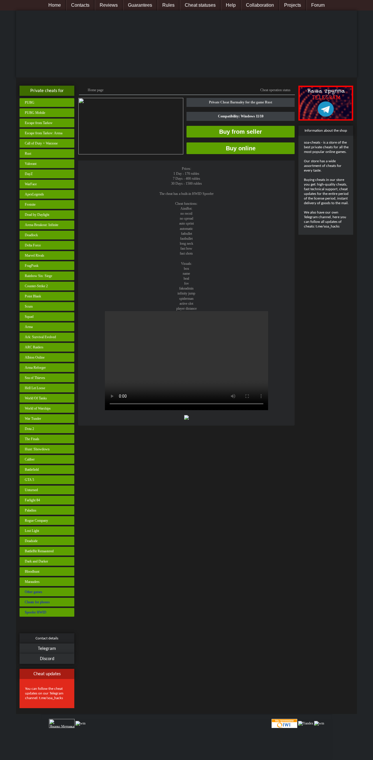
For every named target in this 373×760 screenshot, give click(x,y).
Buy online (241, 148)
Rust (28, 153)
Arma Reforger (35, 368)
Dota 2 (29, 429)
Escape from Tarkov (38, 123)
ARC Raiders (34, 347)
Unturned (31, 490)
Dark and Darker (36, 561)
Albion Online (35, 357)
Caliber (30, 459)
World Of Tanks (36, 398)
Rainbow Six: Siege (38, 276)
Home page (95, 90)
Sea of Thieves (35, 378)
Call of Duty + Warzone (41, 143)
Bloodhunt (32, 571)
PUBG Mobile (35, 113)
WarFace (31, 184)
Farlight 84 (32, 500)
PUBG (29, 102)
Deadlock (31, 235)
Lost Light (32, 531)
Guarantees (140, 5)
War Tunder (33, 419)
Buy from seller (240, 131)
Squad (29, 317)
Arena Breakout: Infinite (41, 225)
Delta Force (33, 245)
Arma (29, 327)
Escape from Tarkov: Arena (43, 133)
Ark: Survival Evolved (40, 337)
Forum (318, 5)
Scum (29, 306)
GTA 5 (29, 480)
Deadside (31, 541)
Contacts (80, 5)
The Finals (32, 439)
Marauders (32, 582)
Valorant (30, 164)
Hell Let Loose (35, 388)
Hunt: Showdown (37, 449)
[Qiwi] (284, 723)
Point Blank (33, 296)
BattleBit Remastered (39, 551)
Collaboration (260, 5)
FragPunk (31, 266)
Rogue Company (36, 521)
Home (54, 5)
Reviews (109, 5)
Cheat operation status (275, 90)
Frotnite (30, 204)
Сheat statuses (200, 5)
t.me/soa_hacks (51, 698)
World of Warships (38, 408)
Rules (168, 5)
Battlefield (32, 470)
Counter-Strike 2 (36, 286)
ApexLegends (34, 194)
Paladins (30, 510)
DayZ (29, 174)
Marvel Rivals (34, 255)
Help (231, 5)
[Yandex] (305, 723)
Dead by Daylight (37, 215)
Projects (292, 5)
